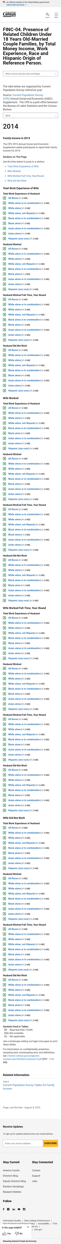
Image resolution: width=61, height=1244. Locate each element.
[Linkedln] (13, 1209)
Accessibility (43, 1223)
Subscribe (50, 1143)
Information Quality (12, 1220)
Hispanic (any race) (18, 238)
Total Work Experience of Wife (23, 166)
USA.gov (38, 1229)
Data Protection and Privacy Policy (19, 1223)
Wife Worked (14, 171)
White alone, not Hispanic (21, 213)
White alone (14, 208)
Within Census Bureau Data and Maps (22, 74)
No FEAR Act (32, 1226)
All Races (13, 198)
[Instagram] (24, 1209)
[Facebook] (4, 1209)
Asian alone (14, 233)
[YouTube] (18, 1209)
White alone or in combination (24, 203)
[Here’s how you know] (30, 3)
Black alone (14, 223)
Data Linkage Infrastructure (37, 1220)
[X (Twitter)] (8, 1209)
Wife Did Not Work (17, 180)
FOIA (55, 1223)
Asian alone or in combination (24, 228)
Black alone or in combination (24, 218)
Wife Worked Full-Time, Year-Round (25, 176)
